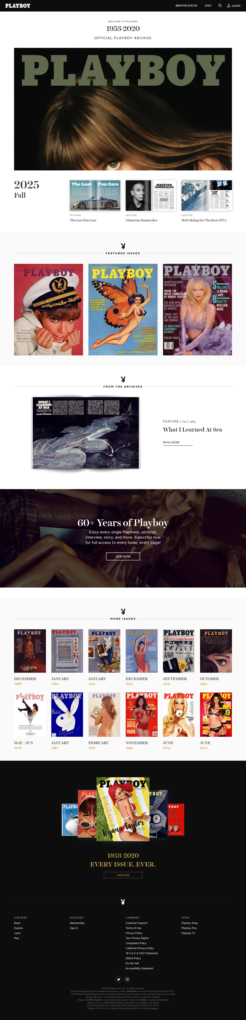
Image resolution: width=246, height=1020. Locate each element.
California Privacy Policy (140, 948)
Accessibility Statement (139, 968)
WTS (91, 1000)
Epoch (98, 1000)
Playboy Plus (189, 927)
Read (17, 922)
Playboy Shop (190, 922)
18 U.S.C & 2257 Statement (142, 953)
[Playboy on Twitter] (118, 979)
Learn (17, 933)
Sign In (74, 927)
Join (208, 5)
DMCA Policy (133, 958)
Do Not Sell (132, 963)
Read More (178, 442)
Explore (18, 927)
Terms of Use (133, 927)
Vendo (143, 1000)
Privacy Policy (134, 933)
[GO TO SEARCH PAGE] (220, 6)
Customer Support (136, 922)
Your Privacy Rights (137, 938)
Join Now (123, 556)
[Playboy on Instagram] (127, 979)
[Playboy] (17, 6)
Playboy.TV (188, 933)
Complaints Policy (136, 943)
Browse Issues (186, 5)
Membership (77, 922)
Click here (131, 991)
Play (16, 938)
